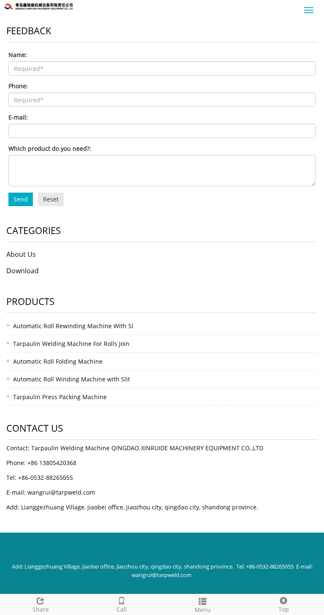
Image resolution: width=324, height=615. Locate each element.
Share (40, 609)
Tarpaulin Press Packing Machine (60, 397)
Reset (51, 199)
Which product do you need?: (49, 148)
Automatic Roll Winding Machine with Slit (71, 379)
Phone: (18, 86)
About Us (21, 254)
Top (283, 609)
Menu (202, 610)
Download (22, 270)
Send (21, 199)
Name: (17, 55)
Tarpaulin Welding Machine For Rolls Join (71, 344)
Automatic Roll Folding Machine (58, 361)
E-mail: (18, 117)
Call (121, 609)
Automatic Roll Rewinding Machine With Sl (73, 326)
